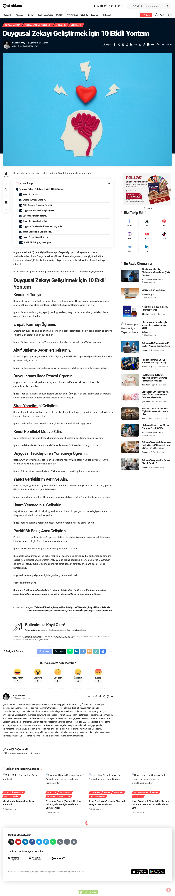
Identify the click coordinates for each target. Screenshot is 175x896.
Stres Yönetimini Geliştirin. (35, 215)
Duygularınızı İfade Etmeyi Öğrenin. (39, 210)
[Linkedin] (25, 842)
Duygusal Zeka (12, 25)
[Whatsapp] (53, 842)
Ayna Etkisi (95, 792)
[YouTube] (102, 6)
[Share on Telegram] (136, 44)
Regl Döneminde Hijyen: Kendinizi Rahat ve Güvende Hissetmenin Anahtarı (154, 378)
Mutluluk (61, 25)
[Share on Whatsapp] (127, 44)
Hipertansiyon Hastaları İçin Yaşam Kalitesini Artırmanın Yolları (154, 325)
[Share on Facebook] (114, 44)
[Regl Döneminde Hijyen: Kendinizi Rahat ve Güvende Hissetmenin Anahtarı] (130, 380)
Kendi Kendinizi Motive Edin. (36, 221)
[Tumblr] (115, 6)
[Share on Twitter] (119, 44)
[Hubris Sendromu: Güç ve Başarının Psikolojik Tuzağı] (130, 363)
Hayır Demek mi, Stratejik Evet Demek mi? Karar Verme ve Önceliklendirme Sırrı (150, 804)
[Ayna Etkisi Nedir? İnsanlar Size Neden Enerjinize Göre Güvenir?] (109, 785)
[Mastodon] (74, 842)
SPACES (7, 792)
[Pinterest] (105, 6)
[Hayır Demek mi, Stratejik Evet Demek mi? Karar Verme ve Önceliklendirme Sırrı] (152, 785)
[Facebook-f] (32, 842)
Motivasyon (65, 792)
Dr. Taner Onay (18, 43)
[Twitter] (98, 6)
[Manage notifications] (168, 890)
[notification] (156, 15)
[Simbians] (13, 6)
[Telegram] (118, 6)
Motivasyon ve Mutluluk (38, 25)
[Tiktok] (164, 236)
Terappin (145, 350)
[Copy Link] (144, 44)
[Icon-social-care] (67, 842)
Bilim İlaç (145, 314)
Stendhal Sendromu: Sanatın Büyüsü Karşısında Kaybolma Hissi (155, 411)
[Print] (148, 44)
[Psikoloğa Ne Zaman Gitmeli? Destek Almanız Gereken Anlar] (130, 347)
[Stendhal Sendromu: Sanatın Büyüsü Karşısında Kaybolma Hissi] (130, 413)
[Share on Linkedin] (131, 44)
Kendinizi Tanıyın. (31, 194)
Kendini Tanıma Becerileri (37, 610)
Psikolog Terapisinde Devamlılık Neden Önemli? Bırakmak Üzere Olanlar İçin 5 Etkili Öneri (156, 445)
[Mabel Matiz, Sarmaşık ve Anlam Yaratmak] (23, 785)
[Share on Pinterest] (123, 44)
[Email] (140, 44)
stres (36, 305)
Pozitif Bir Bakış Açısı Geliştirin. (38, 242)
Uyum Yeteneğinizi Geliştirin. (36, 237)
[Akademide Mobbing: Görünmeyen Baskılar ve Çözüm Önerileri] (130, 276)
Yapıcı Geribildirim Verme (100, 610)
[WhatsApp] (122, 6)
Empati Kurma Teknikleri (99, 607)
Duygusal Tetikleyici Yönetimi (38, 607)
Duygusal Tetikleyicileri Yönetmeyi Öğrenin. (42, 226)
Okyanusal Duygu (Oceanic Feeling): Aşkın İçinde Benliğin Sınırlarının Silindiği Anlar (64, 804)
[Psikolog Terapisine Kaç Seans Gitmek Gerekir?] (130, 464)
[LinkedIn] (112, 6)
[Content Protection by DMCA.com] (87, 892)
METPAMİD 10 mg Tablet (153, 290)
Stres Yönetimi (25, 405)
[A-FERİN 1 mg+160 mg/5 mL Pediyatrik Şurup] (130, 310)
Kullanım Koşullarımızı (33, 636)
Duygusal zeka (21, 252)
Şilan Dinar (146, 385)
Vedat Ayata (146, 419)
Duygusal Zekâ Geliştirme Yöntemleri (70, 607)
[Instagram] (109, 6)
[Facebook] (94, 6)
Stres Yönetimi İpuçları (77, 610)
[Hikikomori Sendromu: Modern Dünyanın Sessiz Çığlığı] (130, 430)
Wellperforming (11, 796)
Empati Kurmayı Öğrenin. (34, 199)
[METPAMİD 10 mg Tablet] (130, 294)
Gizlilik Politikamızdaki (64, 636)
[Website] (96, 696)
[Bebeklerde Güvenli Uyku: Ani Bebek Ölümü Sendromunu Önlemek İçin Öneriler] (130, 397)
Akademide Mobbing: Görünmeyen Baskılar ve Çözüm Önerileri (156, 272)
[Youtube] (146, 236)
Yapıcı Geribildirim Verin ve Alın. (37, 231)
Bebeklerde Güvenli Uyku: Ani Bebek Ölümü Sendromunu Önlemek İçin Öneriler (155, 394)
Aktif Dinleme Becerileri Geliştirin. (38, 205)
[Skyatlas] (60, 842)
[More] (152, 44)
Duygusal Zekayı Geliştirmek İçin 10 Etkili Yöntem (41, 189)
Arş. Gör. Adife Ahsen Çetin (151, 279)
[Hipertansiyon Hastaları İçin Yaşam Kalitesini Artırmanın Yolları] (130, 328)
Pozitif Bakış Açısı (58, 610)
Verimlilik (76, 25)
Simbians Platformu (24, 590)
